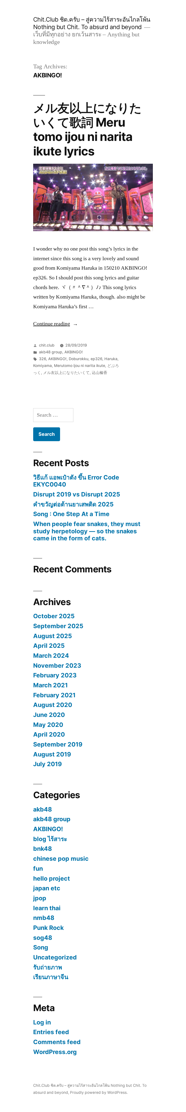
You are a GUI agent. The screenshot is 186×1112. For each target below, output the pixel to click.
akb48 (42, 809)
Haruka (110, 359)
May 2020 (48, 724)
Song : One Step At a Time (71, 514)
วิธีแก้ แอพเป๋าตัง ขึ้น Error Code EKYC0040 (76, 481)
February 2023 (55, 675)
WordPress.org (55, 1051)
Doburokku (78, 359)
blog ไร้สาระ (50, 839)
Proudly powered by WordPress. (99, 1092)
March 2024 (51, 655)
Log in (42, 1022)
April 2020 (49, 734)
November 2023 (57, 665)
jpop (39, 898)
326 (42, 359)
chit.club (46, 345)
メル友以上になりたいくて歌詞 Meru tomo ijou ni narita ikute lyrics (87, 129)
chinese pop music (61, 858)
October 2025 (54, 616)
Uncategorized (55, 957)
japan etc (46, 888)
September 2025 (58, 626)
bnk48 (42, 848)
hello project (51, 878)
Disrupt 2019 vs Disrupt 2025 (76, 494)
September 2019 (57, 744)
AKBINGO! (73, 352)
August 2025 (52, 636)
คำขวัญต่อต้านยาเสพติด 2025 (73, 504)
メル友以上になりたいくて (66, 372)
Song (40, 947)
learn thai (47, 908)
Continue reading (55, 323)
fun (38, 868)
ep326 (96, 359)
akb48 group (50, 352)
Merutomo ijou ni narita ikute (79, 365)
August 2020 (52, 704)
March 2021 (50, 685)
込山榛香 (99, 372)
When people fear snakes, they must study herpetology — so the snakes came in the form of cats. (86, 531)
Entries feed (51, 1032)
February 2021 (54, 695)
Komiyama (42, 365)
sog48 (42, 937)
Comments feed (57, 1042)
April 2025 (49, 645)
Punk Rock (48, 927)
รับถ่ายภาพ (47, 967)
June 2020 (49, 714)
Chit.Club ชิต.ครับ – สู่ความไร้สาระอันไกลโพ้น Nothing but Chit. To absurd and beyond (91, 23)
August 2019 (52, 754)
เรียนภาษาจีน (50, 977)
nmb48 (43, 917)
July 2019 (47, 764)
